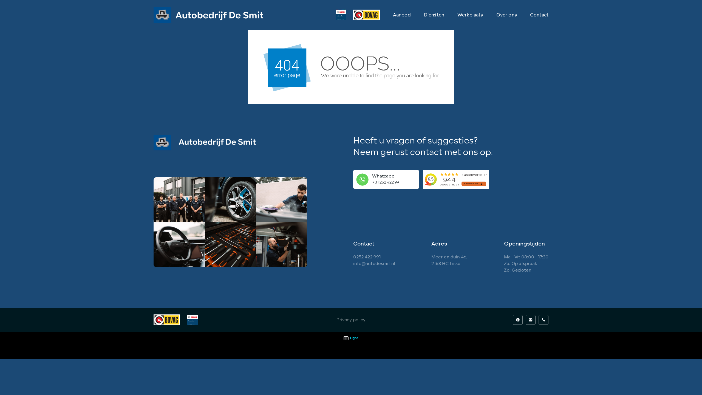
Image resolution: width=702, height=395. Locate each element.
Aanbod (402, 15)
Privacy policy (351, 320)
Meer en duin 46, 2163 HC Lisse (449, 260)
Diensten (434, 15)
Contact (539, 15)
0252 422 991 (367, 256)
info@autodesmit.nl (374, 263)
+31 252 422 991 (386, 182)
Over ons (506, 15)
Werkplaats (470, 15)
